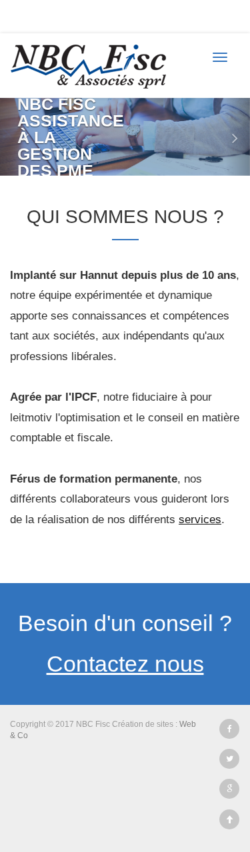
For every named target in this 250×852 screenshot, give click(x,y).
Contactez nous (125, 663)
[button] (12, 137)
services (200, 519)
